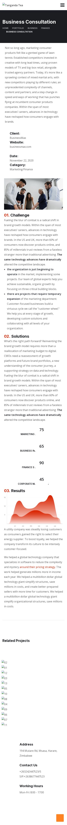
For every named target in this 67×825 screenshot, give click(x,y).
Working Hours (31, 786)
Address (26, 744)
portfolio (18, 28)
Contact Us (28, 765)
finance (45, 28)
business (32, 28)
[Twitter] (17, 818)
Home (5, 28)
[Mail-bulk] (34, 818)
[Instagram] (26, 818)
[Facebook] (8, 818)
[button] (33, 729)
